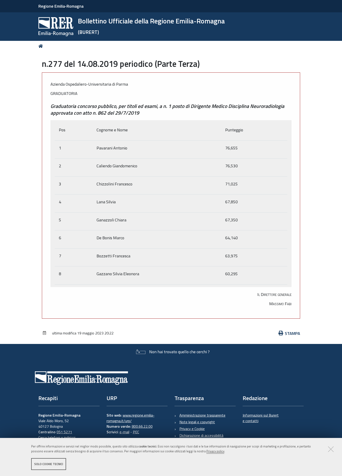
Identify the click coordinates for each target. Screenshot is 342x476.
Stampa (292, 333)
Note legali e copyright (197, 422)
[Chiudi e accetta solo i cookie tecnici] (331, 449)
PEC (136, 432)
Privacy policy (215, 451)
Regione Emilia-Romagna (61, 6)
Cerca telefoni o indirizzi (56, 437)
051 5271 (64, 432)
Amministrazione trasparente (202, 415)
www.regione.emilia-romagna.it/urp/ (130, 418)
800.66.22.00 (142, 426)
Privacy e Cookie (192, 428)
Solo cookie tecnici (48, 464)
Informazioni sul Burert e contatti (261, 418)
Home (41, 46)
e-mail (124, 432)
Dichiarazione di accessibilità (201, 435)
